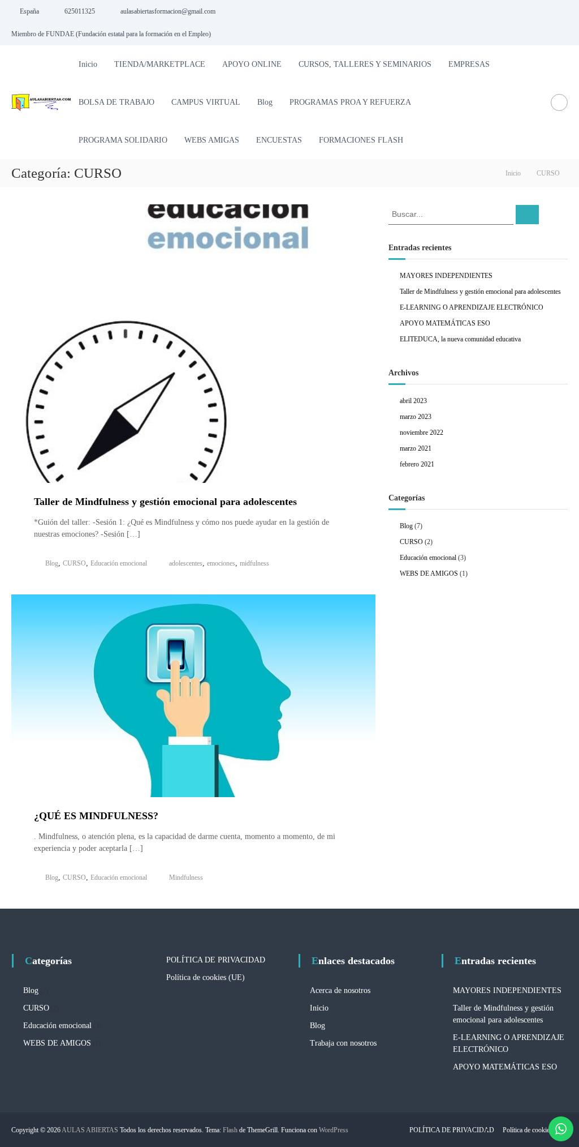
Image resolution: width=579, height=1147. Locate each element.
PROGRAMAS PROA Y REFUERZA (350, 102)
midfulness (254, 563)
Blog (265, 102)
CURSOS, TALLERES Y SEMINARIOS (365, 64)
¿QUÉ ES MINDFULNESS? (96, 815)
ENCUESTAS (279, 140)
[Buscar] (527, 214)
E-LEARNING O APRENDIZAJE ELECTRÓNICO (471, 307)
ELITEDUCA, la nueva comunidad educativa (460, 339)
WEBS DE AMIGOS (429, 573)
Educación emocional (118, 563)
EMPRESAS (469, 64)
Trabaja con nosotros (343, 1043)
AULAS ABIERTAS (90, 1130)
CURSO (74, 563)
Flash (230, 1130)
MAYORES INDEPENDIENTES (446, 276)
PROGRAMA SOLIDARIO (123, 140)
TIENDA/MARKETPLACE (159, 64)
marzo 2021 (415, 448)
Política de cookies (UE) (205, 977)
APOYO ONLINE (252, 64)
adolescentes (185, 563)
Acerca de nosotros (340, 990)
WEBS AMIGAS (211, 140)
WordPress (333, 1130)
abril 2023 (413, 401)
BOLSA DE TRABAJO (116, 102)
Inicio (88, 64)
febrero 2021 (417, 464)
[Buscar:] (452, 213)
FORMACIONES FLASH (361, 140)
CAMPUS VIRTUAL (205, 102)
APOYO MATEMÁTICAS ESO (445, 323)
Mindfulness (186, 877)
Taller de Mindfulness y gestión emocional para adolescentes (165, 501)
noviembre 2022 (421, 432)
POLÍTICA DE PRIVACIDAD (215, 960)
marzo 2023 (415, 417)
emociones (221, 563)
